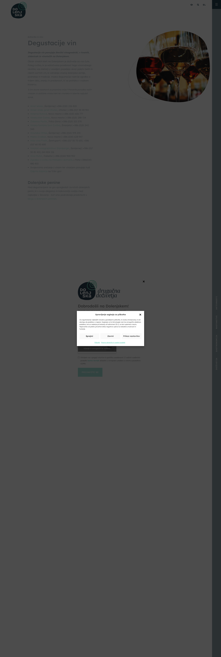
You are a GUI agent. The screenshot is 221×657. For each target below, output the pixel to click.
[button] (140, 314)
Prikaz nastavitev (131, 336)
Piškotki (97, 342)
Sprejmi (89, 336)
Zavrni (110, 336)
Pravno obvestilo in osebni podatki (113, 342)
